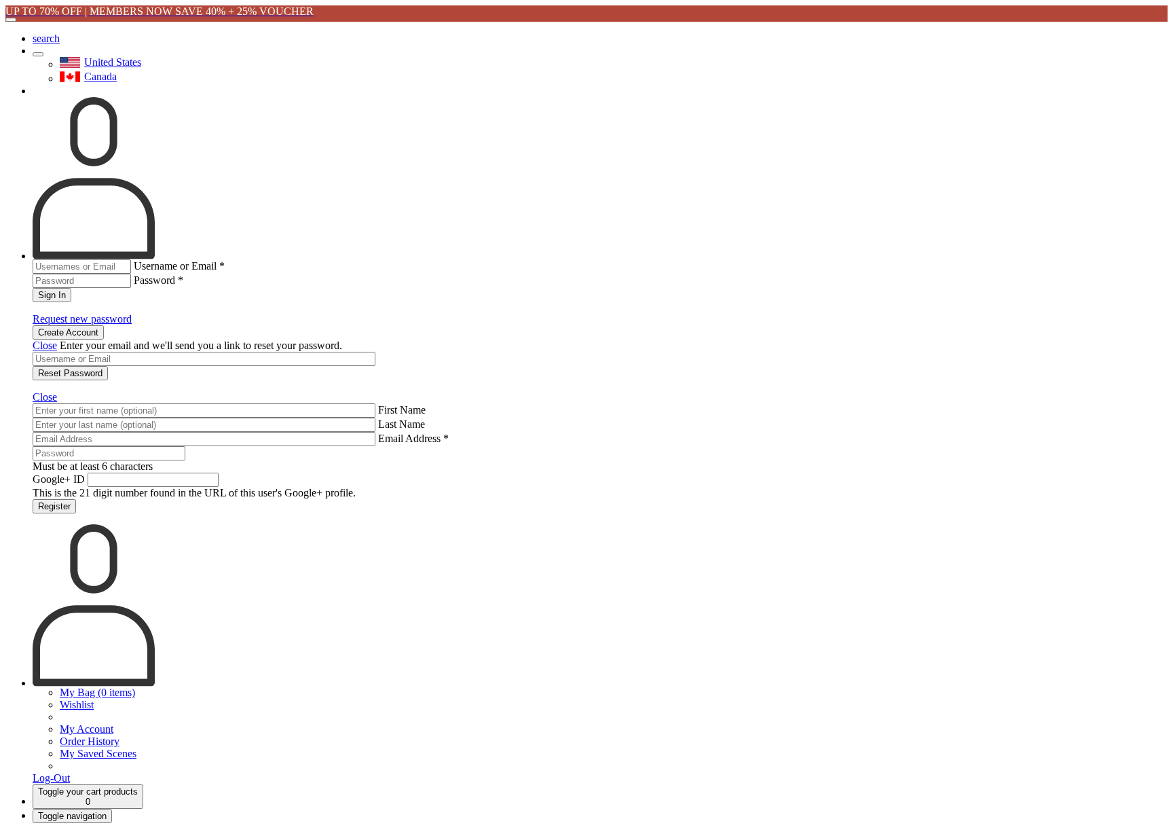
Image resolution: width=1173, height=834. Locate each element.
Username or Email (179, 266)
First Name (402, 410)
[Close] (10, 20)
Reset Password (70, 373)
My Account (86, 729)
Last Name (401, 424)
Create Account (68, 332)
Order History (89, 741)
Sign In (52, 295)
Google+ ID (59, 479)
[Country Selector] (38, 54)
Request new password (82, 319)
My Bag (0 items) (97, 692)
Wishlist (77, 704)
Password (158, 280)
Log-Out (51, 778)
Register (54, 506)
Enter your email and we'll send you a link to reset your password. (201, 345)
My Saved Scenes (98, 753)
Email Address (413, 438)
